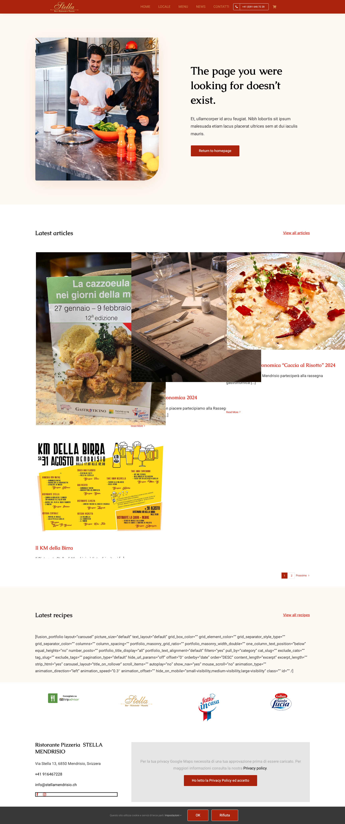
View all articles (296, 233)
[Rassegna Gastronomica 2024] (196, 317)
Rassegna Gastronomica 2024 (196, 313)
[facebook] (37, 794)
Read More (137, 426)
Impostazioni (172, 815)
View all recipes (296, 615)
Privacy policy (255, 768)
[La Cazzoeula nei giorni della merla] (101, 338)
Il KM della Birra (101, 482)
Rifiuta (225, 815)
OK (198, 815)
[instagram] (44, 794)
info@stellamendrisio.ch (56, 785)
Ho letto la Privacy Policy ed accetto (220, 780)
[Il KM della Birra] (101, 486)
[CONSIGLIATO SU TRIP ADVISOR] (64, 694)
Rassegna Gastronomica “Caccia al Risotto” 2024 (291, 297)
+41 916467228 (48, 774)
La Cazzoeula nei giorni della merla (101, 335)
